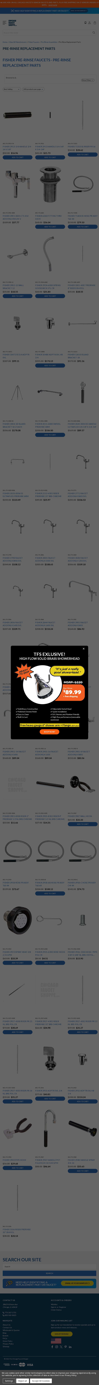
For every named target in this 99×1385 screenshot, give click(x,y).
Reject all (22, 1380)
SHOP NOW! (49, 732)
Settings (9, 1380)
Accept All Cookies (41, 1380)
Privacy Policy (70, 1375)
